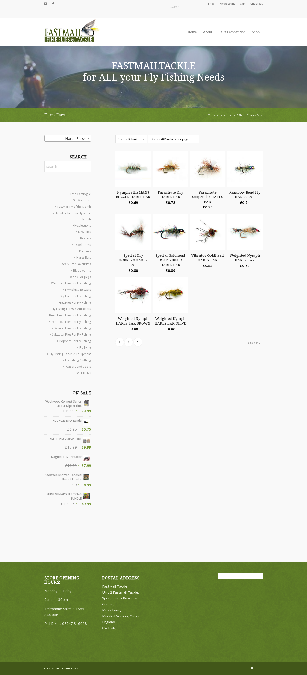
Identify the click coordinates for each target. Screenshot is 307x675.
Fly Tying (85, 347)
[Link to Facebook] (53, 3)
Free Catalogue (80, 194)
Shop (211, 3)
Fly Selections (82, 226)
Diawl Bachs (83, 245)
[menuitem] (211, 3)
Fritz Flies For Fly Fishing (75, 303)
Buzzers (85, 238)
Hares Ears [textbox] (75, 138)
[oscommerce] (72, 32)
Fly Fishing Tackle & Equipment (70, 354)
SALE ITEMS (83, 373)
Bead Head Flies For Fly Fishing (70, 315)
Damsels (85, 251)
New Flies (84, 232)
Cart (242, 3)
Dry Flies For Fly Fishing (75, 296)
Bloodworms (82, 270)
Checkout (256, 3)
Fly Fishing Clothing (78, 360)
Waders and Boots (78, 367)
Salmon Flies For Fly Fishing (72, 328)
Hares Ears (83, 257)
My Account (227, 3)
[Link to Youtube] (45, 3)
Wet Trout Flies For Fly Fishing (71, 283)
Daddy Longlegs (80, 277)
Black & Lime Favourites (75, 264)
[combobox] (67, 138)
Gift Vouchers (82, 200)
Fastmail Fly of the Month (74, 207)
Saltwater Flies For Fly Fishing (71, 334)
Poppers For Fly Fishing (75, 341)
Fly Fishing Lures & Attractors (71, 309)
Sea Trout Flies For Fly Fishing (71, 322)
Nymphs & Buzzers (78, 290)
